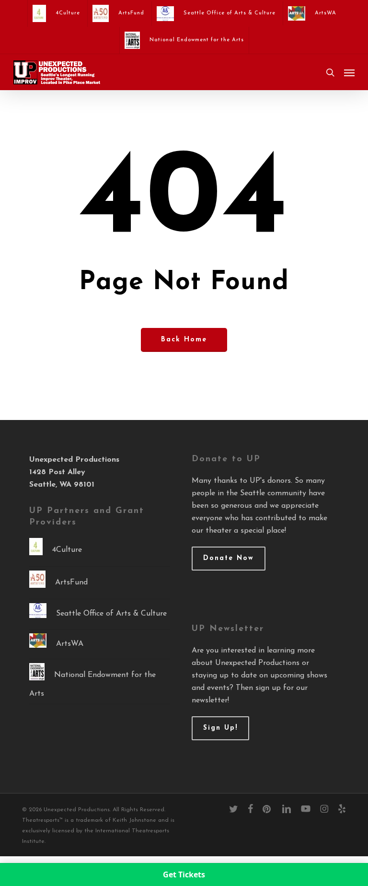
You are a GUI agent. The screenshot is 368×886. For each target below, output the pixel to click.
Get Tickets (184, 874)
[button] (349, 72)
